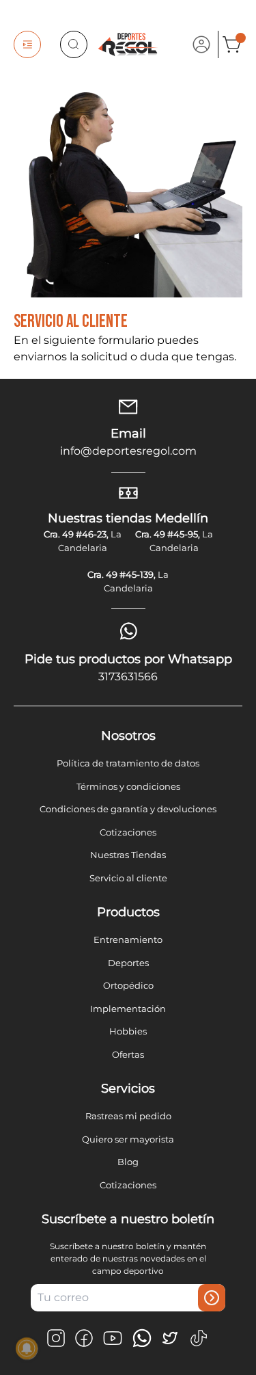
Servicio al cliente (128, 877)
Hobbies (128, 1031)
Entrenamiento (128, 939)
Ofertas (128, 1054)
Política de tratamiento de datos (128, 763)
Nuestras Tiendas (128, 854)
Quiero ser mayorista (128, 1139)
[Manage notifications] (27, 1348)
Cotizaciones (128, 832)
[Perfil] (201, 44)
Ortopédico (128, 985)
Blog (128, 1161)
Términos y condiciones (128, 786)
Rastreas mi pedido (128, 1115)
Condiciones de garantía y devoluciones (128, 808)
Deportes (128, 962)
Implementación (128, 1008)
